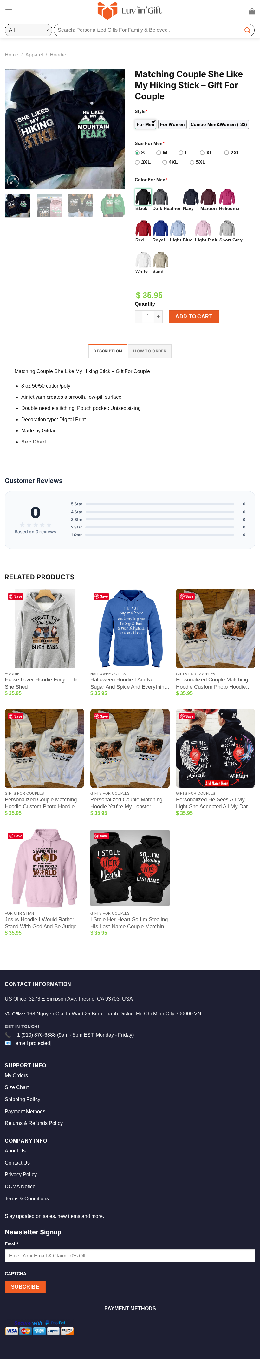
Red (139, 239)
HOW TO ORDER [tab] (149, 351)
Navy (188, 208)
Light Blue (181, 239)
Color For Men (151, 179)
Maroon (208, 208)
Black (141, 208)
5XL (200, 162)
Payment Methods (25, 1111)
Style (141, 111)
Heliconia (229, 208)
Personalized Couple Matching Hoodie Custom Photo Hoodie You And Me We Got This (41, 803)
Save (18, 596)
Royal (159, 239)
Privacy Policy (21, 1174)
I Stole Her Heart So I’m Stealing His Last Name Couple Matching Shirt (129, 923)
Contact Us (17, 1162)
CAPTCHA (15, 1273)
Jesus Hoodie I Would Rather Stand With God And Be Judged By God (42, 923)
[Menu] (8, 11)
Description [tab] (108, 351)
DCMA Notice (20, 1186)
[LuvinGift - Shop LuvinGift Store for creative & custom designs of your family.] (130, 11)
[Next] (114, 129)
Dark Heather (166, 208)
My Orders (16, 1075)
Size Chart (33, 441)
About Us (15, 1150)
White (141, 271)
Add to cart (193, 316)
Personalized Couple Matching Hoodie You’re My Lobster (126, 803)
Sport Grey (231, 239)
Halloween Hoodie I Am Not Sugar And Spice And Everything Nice (128, 683)
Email (11, 1243)
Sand (158, 271)
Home (11, 54)
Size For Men (149, 143)
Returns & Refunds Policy (34, 1123)
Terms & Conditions (27, 1198)
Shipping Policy (22, 1099)
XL (209, 153)
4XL (173, 162)
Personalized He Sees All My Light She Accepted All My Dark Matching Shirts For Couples (213, 803)
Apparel (34, 54)
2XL (235, 153)
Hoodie (58, 54)
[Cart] (252, 11)
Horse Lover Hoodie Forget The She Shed (42, 683)
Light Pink (206, 239)
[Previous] (15, 129)
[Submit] (247, 30)
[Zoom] (13, 181)
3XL (146, 162)
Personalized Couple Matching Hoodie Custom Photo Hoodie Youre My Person (212, 683)
